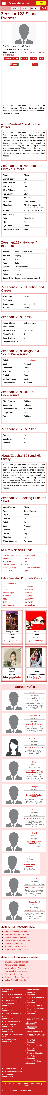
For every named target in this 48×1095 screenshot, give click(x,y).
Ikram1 (34, 833)
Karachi (12, 640)
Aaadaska (34, 879)
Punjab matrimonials (35, 1009)
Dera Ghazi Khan (34, 841)
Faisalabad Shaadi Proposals (17, 977)
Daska (27, 887)
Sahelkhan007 (34, 716)
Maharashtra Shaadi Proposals (17, 934)
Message (14, 64)
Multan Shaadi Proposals (15, 980)
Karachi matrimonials (13, 995)
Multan (35, 677)
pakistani (28, 558)
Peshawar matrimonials (7, 1009)
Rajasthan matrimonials (30, 1013)
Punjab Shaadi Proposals (15, 947)
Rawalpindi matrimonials (8, 1005)
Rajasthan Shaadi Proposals (17, 950)
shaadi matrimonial (32, 567)
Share (35, 64)
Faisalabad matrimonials (8, 1017)
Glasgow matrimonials (36, 1035)
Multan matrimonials (13, 1001)
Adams (28, 747)
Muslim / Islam (30, 360)
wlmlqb (6, 558)
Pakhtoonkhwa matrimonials (9, 1025)
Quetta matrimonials (13, 1014)
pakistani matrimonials (12, 555)
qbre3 (27, 571)
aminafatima (30, 605)
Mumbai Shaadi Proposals (16, 931)
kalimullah (29, 602)
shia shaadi (7, 561)
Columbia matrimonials (7, 1075)
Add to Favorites (11, 58)
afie (4, 587)
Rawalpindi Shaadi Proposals (17, 971)
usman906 (29, 590)
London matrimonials (36, 1019)
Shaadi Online (22, 1084)
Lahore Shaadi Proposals (15, 968)
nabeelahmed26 (9, 584)
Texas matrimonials (35, 1045)
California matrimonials (30, 1049)
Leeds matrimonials (35, 1032)
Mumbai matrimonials (36, 990)
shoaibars (29, 587)
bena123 (28, 593)
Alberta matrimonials (13, 1071)
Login (41, 3)
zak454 (28, 584)
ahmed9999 (29, 599)
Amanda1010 (34, 739)
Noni (34, 762)
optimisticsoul (8, 605)
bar (26, 561)
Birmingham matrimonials (31, 1023)
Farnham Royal (34, 770)
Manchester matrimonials (31, 1028)
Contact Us (24, 1085)
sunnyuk (28, 596)
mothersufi (7, 596)
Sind (32, 52)
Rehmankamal (34, 902)
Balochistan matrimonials (8, 1030)
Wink (41, 58)
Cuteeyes (34, 787)
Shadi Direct (10, 1084)
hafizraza (6, 590)
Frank (29, 856)
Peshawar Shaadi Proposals (16, 974)
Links (32, 1084)
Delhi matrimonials (35, 1006)
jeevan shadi (30, 555)
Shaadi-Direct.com (20, 3)
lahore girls (7, 571)
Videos (33, 58)
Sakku (23, 52)
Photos (24, 58)
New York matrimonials (30, 1041)
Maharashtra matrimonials (31, 994)
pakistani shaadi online (12, 564)
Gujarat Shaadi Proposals (15, 937)
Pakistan (12, 642)
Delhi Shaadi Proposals (14, 943)
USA (41, 747)
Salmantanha (34, 692)
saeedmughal (8, 593)
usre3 (27, 564)
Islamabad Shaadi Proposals (17, 962)
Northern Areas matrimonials (9, 1040)
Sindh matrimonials (13, 1021)
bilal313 (6, 602)
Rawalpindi (30, 795)
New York (35, 747)
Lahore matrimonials (13, 998)
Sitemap (39, 1084)
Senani (34, 810)
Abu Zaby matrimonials (30, 1057)
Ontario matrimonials (13, 1068)
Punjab (18, 677)
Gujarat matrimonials (35, 998)
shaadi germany (9, 567)
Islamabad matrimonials (7, 991)
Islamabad (38, 640)
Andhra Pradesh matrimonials (33, 1062)
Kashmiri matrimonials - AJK (12, 1035)
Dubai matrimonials (35, 1053)
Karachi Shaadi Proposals (15, 965)
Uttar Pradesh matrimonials (32, 1002)
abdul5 (6, 599)
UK (42, 772)
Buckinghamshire (33, 772)
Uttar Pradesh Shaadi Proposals (18, 940)
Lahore (11, 677)
